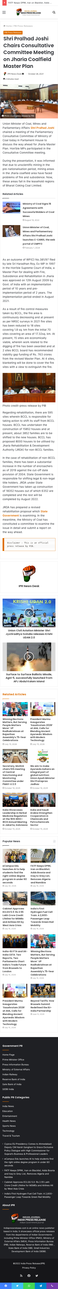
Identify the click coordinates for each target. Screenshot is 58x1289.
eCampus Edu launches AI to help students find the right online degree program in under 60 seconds (15, 874)
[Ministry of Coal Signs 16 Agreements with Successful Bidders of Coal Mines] (11, 207)
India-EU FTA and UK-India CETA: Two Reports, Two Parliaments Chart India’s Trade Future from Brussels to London (15, 961)
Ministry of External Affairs (16, 1069)
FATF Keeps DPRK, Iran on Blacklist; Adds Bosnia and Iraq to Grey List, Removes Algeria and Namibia (41, 874)
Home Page (8, 1054)
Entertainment (9, 1116)
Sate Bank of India (11, 1084)
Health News (9, 1121)
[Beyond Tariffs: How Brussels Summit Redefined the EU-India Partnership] (43, 991)
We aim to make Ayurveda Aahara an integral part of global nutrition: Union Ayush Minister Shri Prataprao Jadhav (42, 775)
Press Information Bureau (15, 1064)
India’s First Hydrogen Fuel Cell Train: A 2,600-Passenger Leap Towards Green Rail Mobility (42, 917)
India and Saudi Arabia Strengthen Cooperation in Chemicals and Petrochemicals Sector (41, 817)
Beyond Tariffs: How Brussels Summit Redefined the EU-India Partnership (42, 1005)
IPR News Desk (14, 74)
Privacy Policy (29, 1267)
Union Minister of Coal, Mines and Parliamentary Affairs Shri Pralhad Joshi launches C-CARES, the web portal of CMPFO (39, 235)
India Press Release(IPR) (32, 1263)
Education (7, 1111)
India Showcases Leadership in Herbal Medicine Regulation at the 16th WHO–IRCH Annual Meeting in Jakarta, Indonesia (15, 817)
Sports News (9, 1126)
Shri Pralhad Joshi (42, 127)
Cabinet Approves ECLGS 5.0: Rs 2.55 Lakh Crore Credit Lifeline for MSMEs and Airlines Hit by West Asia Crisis (13, 917)
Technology (8, 1131)
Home (8, 26)
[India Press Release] (29, 12)
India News (8, 1106)
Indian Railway (9, 1074)
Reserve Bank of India (13, 1079)
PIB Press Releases (23, 26)
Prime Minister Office (13, 1059)
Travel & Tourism (11, 1135)
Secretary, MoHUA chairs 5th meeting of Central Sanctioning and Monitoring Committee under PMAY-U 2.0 (14, 775)
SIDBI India (8, 1089)
